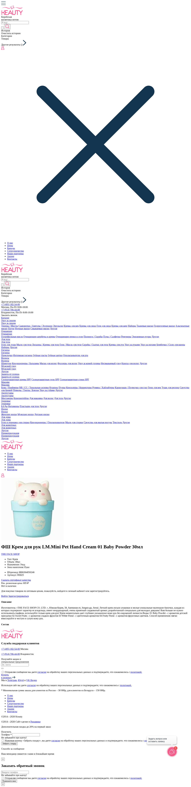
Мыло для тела (23, 344)
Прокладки (7, 355)
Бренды (11, 248)
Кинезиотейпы (21, 398)
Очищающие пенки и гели (69, 336)
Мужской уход (8, 366)
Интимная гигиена (22, 355)
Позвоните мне (9, 781)
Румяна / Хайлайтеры (103, 387)
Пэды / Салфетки (112, 336)
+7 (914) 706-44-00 (10, 310)
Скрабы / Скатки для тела (95, 344)
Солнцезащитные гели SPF (45, 379)
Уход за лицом (8, 320)
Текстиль (117, 422)
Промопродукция (10, 433)
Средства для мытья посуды (98, 422)
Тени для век (154, 387)
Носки (4, 409)
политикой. (136, 672)
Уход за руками (132, 344)
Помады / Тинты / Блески (26, 390)
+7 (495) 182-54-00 (10, 304)
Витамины (13, 406)
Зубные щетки (55, 355)
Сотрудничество (15, 251)
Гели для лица (104, 326)
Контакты (12, 259)
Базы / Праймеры (10, 387)
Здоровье (5, 401)
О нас (10, 243)
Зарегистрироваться (18, 596)
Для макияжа (36, 398)
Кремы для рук (116, 344)
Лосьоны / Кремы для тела (45, 344)
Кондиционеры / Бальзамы (25, 363)
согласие (41, 672)
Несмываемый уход (111, 363)
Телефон (6, 734)
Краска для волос (130, 363)
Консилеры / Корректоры (79, 387)
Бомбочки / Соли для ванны (171, 344)
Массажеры (7, 398)
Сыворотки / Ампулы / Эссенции (35, 326)
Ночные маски (22, 328)
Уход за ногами (148, 344)
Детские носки (41, 414)
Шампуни (6, 363)
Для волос (48, 398)
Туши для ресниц (170, 387)
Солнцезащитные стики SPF (74, 379)
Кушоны (53, 387)
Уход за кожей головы (89, 363)
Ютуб (21, 680)
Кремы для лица (87, 326)
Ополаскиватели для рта (75, 355)
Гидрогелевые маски (164, 326)
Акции (10, 256)
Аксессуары (7, 393)
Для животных (8, 425)
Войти (4, 596)
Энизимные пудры (141, 336)
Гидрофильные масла (12, 336)
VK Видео (31, 680)
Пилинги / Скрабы (93, 336)
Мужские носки (25, 414)
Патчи (11, 328)
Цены (10, 245)
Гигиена (5, 350)
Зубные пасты (40, 355)
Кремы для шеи (119, 326)
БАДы (4, 406)
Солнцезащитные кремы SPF (16, 379)
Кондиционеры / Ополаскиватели (47, 422)
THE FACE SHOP (10, 554)
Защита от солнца (10, 374)
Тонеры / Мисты (9, 326)
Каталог (5, 318)
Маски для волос (48, 363)
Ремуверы (126, 336)
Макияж (5, 382)
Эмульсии (58, 326)
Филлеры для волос (67, 363)
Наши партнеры (15, 253)
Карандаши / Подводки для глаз (131, 387)
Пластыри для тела (29, 406)
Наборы (132, 326)
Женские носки (9, 414)
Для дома (6, 417)
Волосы (5, 358)
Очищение (6, 331)
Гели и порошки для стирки (15, 422)
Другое (53, 328)
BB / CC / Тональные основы (34, 387)
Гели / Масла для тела (70, 344)
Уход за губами (47, 390)
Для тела (5, 339)
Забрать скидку (9, 743)
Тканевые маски (145, 326)
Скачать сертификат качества (16, 580)
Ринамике (35, 721)
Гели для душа (8, 344)
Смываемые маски (39, 328)
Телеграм (12, 680)
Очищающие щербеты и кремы (39, 336)
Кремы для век (71, 326)
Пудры (62, 387)
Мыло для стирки (74, 422)
